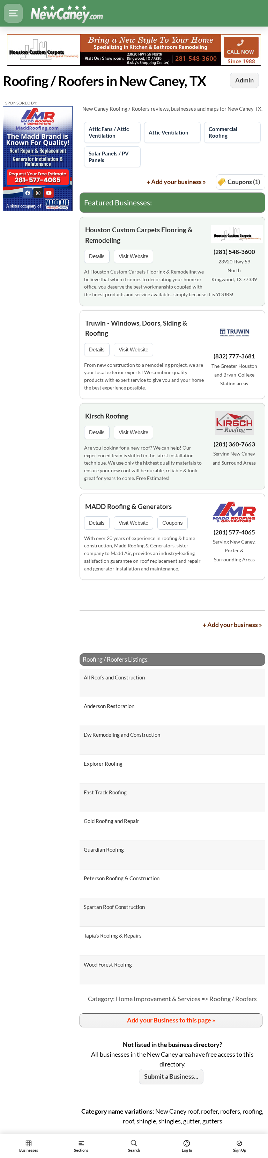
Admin (244, 80)
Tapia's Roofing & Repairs (113, 935)
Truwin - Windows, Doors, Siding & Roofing (136, 328)
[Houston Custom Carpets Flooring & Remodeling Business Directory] (134, 49)
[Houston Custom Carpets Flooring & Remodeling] (234, 235)
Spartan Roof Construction (114, 907)
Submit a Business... (171, 1076)
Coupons (172, 523)
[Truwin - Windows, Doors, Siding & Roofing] (234, 333)
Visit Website (133, 256)
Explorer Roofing (103, 763)
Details (97, 256)
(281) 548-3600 (234, 251)
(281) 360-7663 (234, 444)
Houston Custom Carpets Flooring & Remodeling (139, 235)
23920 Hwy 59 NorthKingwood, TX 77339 (234, 270)
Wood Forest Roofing (108, 964)
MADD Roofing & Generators (128, 506)
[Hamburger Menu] (13, 13)
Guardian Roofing (104, 849)
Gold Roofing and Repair (111, 821)
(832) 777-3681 (234, 356)
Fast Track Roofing (105, 792)
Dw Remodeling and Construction (122, 734)
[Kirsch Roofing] (234, 424)
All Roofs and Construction (114, 677)
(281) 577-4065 (234, 532)
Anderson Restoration (109, 706)
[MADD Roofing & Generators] (234, 513)
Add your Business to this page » (171, 1020)
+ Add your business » (176, 181)
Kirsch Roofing (106, 416)
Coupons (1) (244, 181)
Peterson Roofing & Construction (121, 878)
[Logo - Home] (67, 13)
